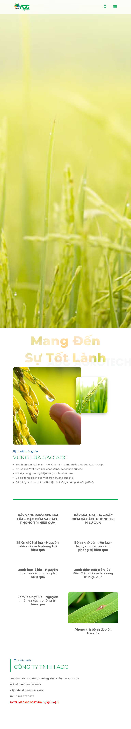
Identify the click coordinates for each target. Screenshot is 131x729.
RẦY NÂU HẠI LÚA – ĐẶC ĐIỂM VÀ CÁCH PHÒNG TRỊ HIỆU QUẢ (93, 519)
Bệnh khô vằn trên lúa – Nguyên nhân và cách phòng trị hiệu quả (93, 546)
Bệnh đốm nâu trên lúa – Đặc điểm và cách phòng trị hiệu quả (93, 573)
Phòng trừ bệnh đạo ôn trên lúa (93, 631)
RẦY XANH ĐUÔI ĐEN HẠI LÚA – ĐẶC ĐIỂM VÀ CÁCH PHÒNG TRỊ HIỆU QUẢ (38, 519)
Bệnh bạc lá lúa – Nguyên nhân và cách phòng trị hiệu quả (38, 573)
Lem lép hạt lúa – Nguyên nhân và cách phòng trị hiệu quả (38, 600)
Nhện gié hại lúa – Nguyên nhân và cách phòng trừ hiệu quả (38, 546)
